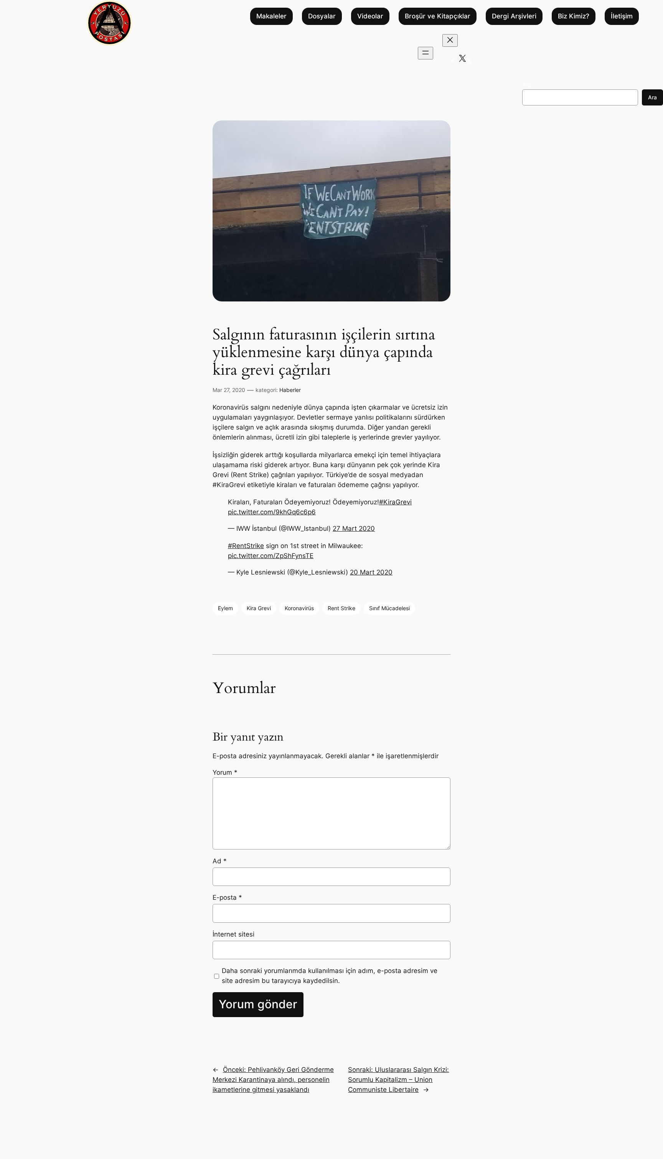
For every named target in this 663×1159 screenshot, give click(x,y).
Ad (220, 861)
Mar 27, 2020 (229, 390)
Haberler (290, 390)
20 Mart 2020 (371, 572)
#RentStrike (246, 546)
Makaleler (271, 16)
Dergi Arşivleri (514, 16)
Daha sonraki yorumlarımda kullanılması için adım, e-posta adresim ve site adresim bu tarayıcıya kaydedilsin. (329, 975)
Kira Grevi (259, 608)
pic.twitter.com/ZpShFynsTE (270, 556)
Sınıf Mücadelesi (389, 608)
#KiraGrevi (395, 502)
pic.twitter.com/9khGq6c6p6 (272, 512)
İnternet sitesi (233, 934)
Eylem (225, 608)
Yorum (225, 772)
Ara (526, 84)
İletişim (622, 16)
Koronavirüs (299, 608)
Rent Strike (341, 608)
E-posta (227, 897)
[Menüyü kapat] (450, 40)
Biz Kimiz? (573, 16)
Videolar (370, 16)
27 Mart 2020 (354, 528)
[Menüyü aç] (425, 53)
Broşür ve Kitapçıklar (437, 16)
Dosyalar (322, 16)
